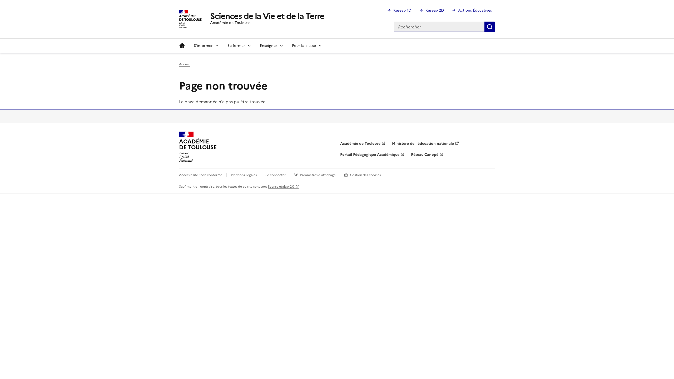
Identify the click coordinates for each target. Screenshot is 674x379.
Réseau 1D (402, 10)
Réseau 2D (434, 10)
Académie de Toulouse (360, 143)
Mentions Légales (244, 175)
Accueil (182, 45)
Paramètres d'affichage (318, 175)
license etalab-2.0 (281, 186)
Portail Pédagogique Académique (369, 154)
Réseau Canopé (424, 154)
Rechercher (489, 27)
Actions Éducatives (475, 10)
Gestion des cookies (365, 175)
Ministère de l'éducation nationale (423, 143)
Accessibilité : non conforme (200, 175)
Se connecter (275, 175)
